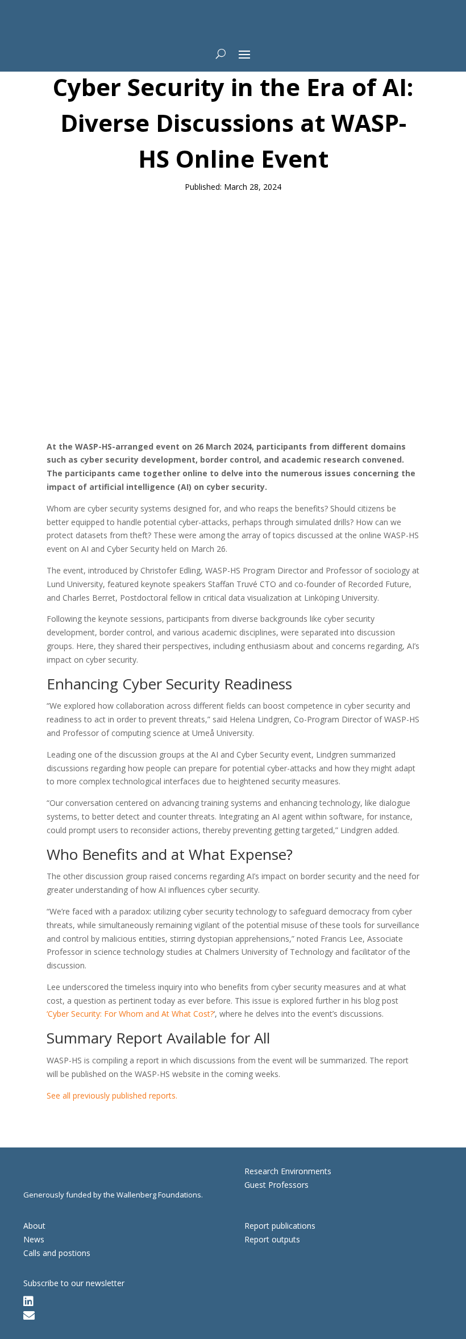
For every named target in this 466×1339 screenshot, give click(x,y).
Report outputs (272, 1239)
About (34, 1225)
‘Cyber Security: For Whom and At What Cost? (130, 1013)
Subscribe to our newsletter (73, 1283)
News (33, 1239)
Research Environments (287, 1171)
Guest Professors (276, 1184)
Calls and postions (56, 1252)
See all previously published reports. (112, 1095)
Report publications (279, 1225)
